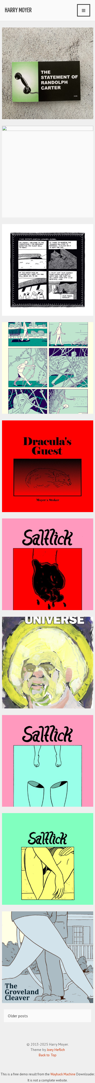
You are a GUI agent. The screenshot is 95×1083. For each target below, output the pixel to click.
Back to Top (47, 1055)
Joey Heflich (56, 1049)
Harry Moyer (18, 10)
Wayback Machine (62, 1074)
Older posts (18, 1015)
